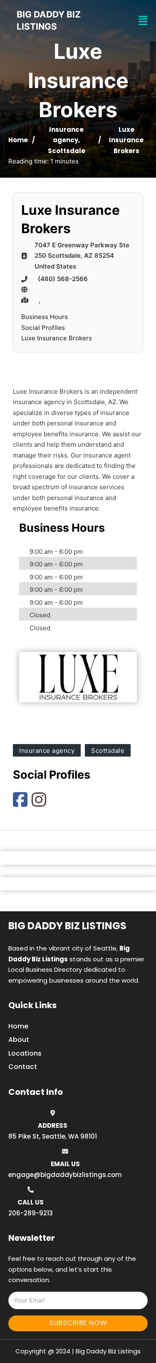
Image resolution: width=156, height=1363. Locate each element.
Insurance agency (46, 750)
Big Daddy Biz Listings (67, 926)
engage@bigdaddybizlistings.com (65, 1174)
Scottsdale (66, 150)
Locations (25, 1053)
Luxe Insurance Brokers (56, 338)
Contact (22, 1066)
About (18, 1039)
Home (18, 140)
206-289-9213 (30, 1213)
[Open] (143, 20)
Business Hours (44, 317)
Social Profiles (43, 328)
